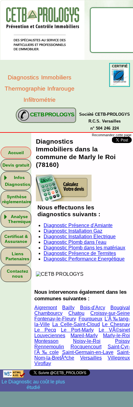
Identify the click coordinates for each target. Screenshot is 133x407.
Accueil (16, 152)
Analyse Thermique (19, 219)
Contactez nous (17, 274)
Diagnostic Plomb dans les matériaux (84, 247)
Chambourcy (48, 313)
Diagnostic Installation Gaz (73, 231)
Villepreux (119, 357)
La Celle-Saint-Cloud (76, 324)
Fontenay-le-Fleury (55, 318)
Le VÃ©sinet (114, 330)
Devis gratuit (15, 165)
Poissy (122, 341)
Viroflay (42, 363)
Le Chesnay (116, 324)
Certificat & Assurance (16, 239)
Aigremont (45, 307)
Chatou (76, 313)
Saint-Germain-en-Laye (88, 352)
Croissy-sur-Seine (110, 313)
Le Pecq (45, 330)
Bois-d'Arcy (92, 307)
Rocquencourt (86, 346)
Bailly (68, 307)
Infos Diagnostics (17, 181)
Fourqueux (90, 318)
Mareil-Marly (84, 335)
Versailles (91, 357)
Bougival (120, 307)
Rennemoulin (49, 346)
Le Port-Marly (77, 330)
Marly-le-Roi (116, 335)
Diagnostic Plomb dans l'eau (75, 242)
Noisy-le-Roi (87, 341)
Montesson (46, 341)
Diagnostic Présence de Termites (80, 253)
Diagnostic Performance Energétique (84, 259)
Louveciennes (49, 335)
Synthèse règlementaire (16, 199)
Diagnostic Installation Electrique (80, 236)
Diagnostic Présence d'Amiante (78, 225)
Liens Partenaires (17, 256)
